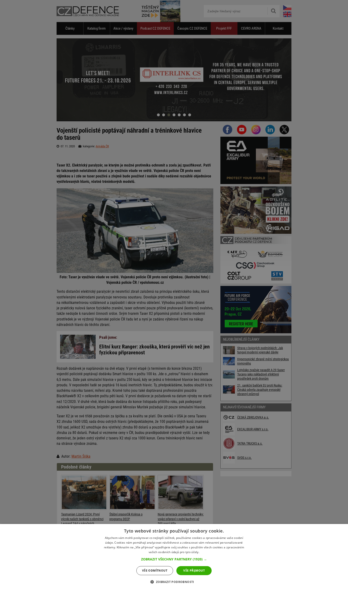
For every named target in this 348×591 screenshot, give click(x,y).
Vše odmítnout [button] (154, 570)
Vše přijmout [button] (194, 570)
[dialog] (174, 557)
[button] (174, 559)
